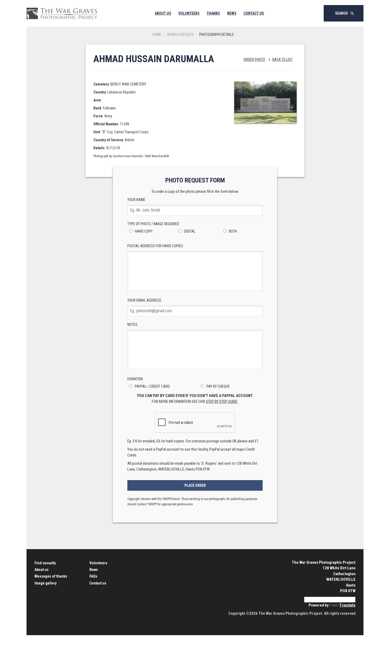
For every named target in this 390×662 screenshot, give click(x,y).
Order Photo (254, 59)
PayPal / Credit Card (152, 386)
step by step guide (221, 401)
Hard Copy (143, 231)
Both (232, 231)
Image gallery (45, 583)
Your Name (136, 200)
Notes (132, 324)
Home (157, 34)
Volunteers (189, 13)
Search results (180, 34)
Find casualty (45, 563)
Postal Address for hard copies (155, 246)
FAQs (93, 576)
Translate (347, 605)
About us (41, 569)
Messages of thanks (50, 576)
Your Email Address (144, 300)
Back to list (280, 59)
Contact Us (254, 13)
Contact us (97, 583)
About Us (163, 13)
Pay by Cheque (218, 386)
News (231, 13)
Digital (189, 231)
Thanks (213, 13)
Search (345, 13)
